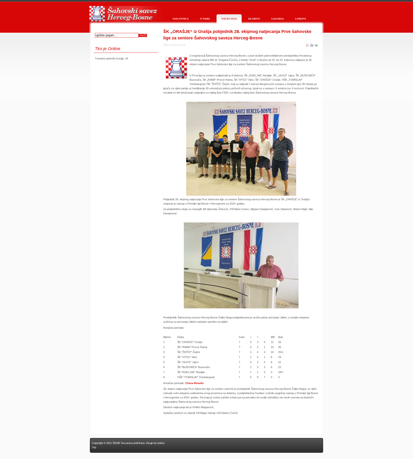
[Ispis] (311, 45)
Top (94, 447)
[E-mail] (316, 45)
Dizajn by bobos (155, 443)
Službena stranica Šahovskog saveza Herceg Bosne (122, 16)
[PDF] (307, 45)
